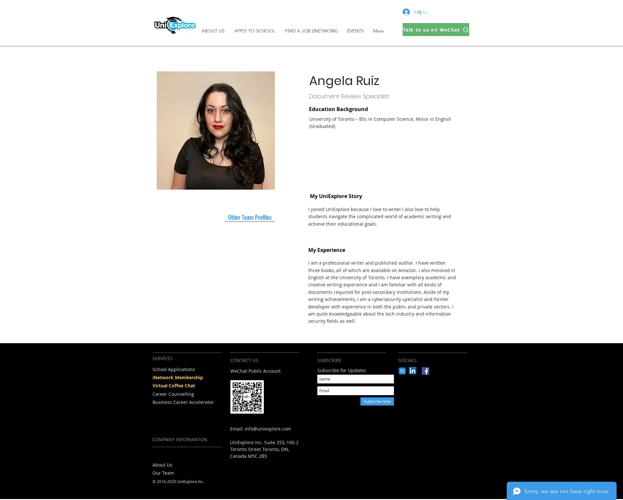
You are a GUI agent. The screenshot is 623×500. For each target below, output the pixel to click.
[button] (256, 31)
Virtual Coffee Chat (174, 385)
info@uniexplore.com (268, 429)
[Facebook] (425, 371)
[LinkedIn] (412, 370)
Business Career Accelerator (183, 402)
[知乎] (402, 371)
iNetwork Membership (178, 377)
